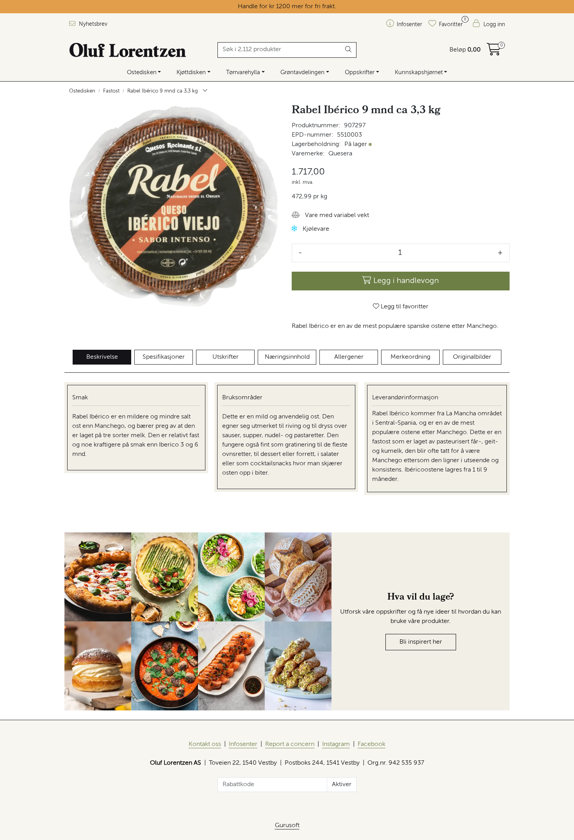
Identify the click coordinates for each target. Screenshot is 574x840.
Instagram (336, 744)
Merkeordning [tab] (410, 357)
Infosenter (243, 744)
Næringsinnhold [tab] (287, 357)
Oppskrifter (359, 72)
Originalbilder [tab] (472, 357)
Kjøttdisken (191, 72)
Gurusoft (287, 825)
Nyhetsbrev (92, 24)
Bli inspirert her (420, 642)
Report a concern (289, 744)
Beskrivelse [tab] (102, 357)
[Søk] (348, 50)
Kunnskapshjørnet (419, 72)
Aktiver (341, 784)
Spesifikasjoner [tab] (164, 357)
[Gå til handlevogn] (494, 52)
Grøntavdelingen (302, 72)
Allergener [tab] (349, 357)
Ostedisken (142, 72)
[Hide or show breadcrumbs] (205, 91)
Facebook (371, 744)
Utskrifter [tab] (225, 357)
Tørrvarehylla (243, 72)
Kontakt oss (205, 744)
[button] (330, 216)
